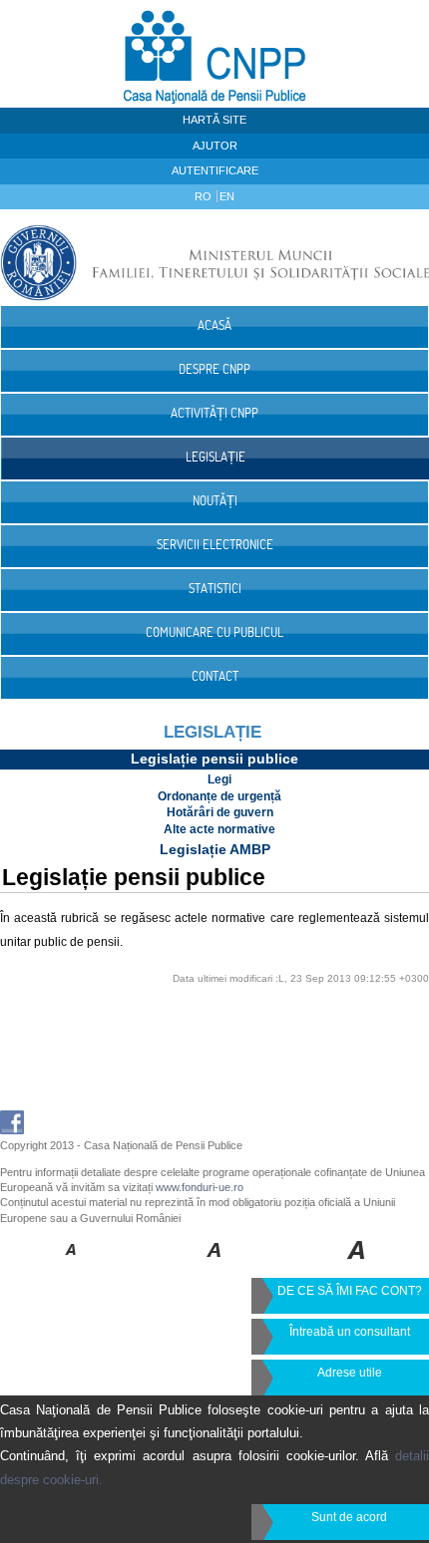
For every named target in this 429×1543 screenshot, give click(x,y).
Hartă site (214, 120)
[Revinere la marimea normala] (71, 1264)
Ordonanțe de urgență (219, 796)
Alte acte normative (219, 829)
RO (204, 196)
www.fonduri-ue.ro (199, 1187)
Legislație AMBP (215, 849)
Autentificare (215, 170)
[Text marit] (215, 1264)
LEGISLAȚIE (212, 732)
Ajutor (215, 146)
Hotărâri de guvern (220, 812)
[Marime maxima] (357, 1264)
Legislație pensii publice (214, 759)
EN (226, 196)
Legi (219, 779)
